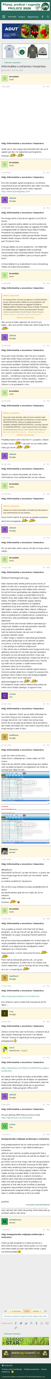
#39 (48, 1134)
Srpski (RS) (8, 1365)
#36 (48, 1021)
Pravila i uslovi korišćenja (12, 1369)
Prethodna (16, 1311)
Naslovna (6, 1371)
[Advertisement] (25, 115)
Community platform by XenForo (23, 1377)
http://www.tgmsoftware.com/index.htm (20, 996)
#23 (48, 208)
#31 (48, 704)
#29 (48, 538)
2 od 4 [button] (26, 1311)
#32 (48, 745)
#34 (48, 919)
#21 (48, 86)
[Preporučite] (44, 86)
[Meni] (4, 16)
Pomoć (44, 1369)
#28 (48, 494)
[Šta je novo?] (42, 16)
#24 (48, 283)
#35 (48, 986)
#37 (48, 1057)
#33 (48, 859)
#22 (48, 172)
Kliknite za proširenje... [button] (26, 317)
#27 (48, 464)
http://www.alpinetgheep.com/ (15, 191)
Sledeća (36, 1311)
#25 (48, 345)
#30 (48, 567)
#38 (48, 1104)
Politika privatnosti (31, 1369)
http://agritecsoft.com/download (16, 1117)
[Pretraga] (47, 16)
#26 (48, 401)
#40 (48, 1230)
